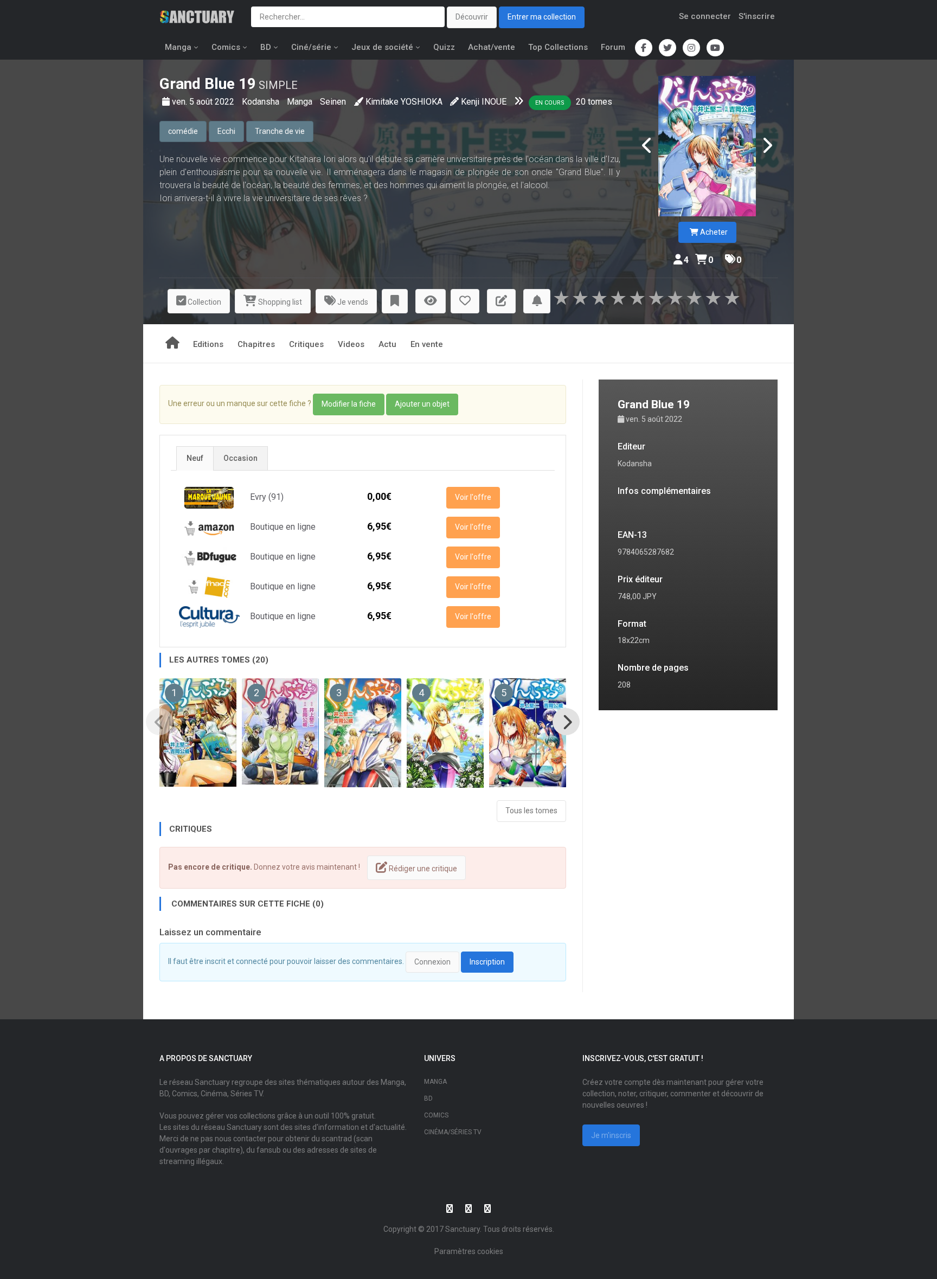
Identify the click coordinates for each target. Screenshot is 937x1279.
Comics (225, 47)
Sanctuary (462, 1229)
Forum (613, 47)
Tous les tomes (531, 810)
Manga (178, 47)
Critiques (306, 344)
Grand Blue (197, 84)
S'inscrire (757, 16)
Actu (387, 344)
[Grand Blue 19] (707, 146)
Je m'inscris (611, 1135)
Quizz (444, 47)
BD (265, 47)
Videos (351, 344)
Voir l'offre (473, 497)
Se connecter (705, 16)
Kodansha (261, 102)
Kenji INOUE (483, 102)
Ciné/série (311, 47)
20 (581, 102)
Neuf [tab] (195, 458)
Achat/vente (491, 47)
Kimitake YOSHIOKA (403, 102)
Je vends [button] (352, 302)
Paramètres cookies (468, 1251)
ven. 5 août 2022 (204, 102)
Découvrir (471, 16)
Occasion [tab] (240, 458)
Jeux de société (382, 47)
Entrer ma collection (542, 16)
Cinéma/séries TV (453, 1132)
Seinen (333, 102)
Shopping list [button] (279, 302)
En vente (426, 344)
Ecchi (226, 131)
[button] (395, 301)
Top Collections (558, 47)
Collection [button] (203, 302)
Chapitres (256, 344)
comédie (183, 131)
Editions (208, 344)
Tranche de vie (280, 131)
